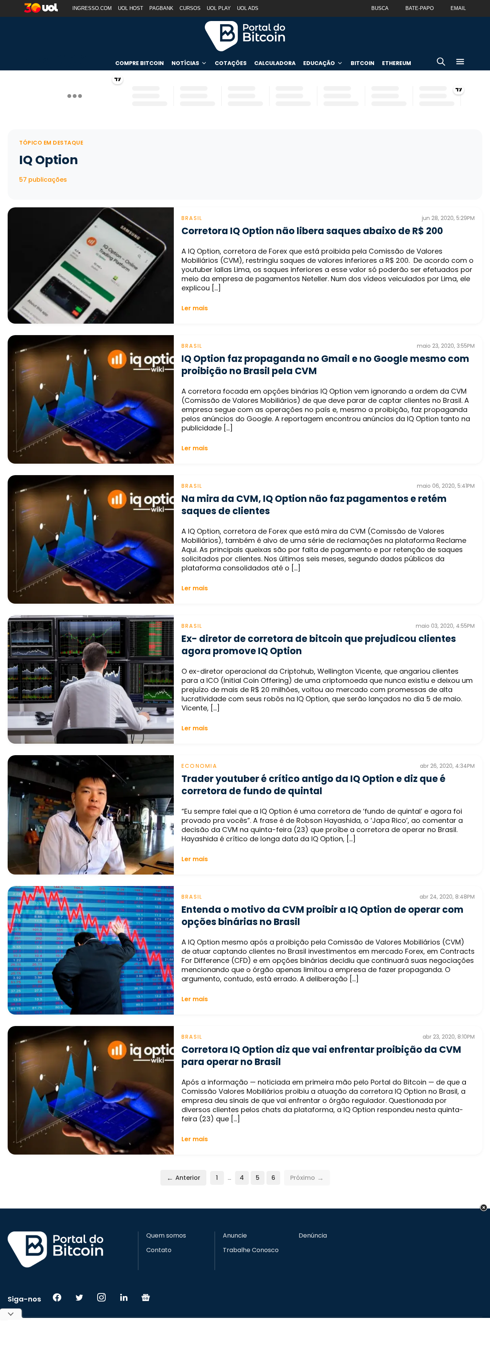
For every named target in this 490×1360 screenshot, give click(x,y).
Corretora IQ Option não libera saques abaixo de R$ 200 (312, 231)
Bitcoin (362, 63)
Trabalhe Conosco (251, 1250)
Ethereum (396, 63)
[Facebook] (57, 1297)
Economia (199, 766)
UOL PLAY (219, 8)
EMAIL (458, 8)
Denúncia (313, 1235)
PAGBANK (161, 8)
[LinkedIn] (123, 1297)
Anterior (183, 1177)
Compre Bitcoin (139, 63)
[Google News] (145, 1297)
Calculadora (275, 63)
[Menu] (460, 63)
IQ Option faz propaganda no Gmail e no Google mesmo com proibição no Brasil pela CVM (325, 364)
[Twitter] (79, 1297)
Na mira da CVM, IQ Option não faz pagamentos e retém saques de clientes (314, 504)
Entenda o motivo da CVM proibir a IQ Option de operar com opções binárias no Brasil (322, 915)
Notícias (185, 63)
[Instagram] (101, 1297)
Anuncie (235, 1235)
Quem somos (166, 1235)
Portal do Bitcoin (245, 36)
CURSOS (190, 8)
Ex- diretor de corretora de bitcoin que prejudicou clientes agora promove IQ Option (318, 644)
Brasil (192, 218)
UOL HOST (130, 8)
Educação (319, 63)
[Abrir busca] (441, 63)
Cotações (231, 63)
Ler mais (194, 308)
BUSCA (380, 8)
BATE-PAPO (419, 8)
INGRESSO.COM (92, 8)
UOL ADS (247, 8)
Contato (159, 1250)
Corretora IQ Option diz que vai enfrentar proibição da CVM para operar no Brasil (321, 1055)
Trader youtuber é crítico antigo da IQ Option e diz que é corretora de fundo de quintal (313, 784)
